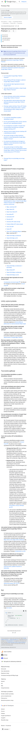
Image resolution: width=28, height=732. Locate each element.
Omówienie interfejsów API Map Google (9, 675)
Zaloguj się (23, 1)
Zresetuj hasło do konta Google (11, 282)
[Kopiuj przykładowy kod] (26, 611)
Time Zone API (10, 226)
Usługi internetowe (5, 687)
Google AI (3, 717)
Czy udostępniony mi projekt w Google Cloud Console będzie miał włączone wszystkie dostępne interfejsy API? (14, 127)
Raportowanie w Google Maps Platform (13, 337)
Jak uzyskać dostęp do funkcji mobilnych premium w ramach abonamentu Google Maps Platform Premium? (14, 137)
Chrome (3, 711)
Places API (9, 231)
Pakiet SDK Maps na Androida (14, 235)
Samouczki (3, 668)
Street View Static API (12, 212)
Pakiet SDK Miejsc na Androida (14, 272)
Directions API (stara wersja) (13, 221)
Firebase (3, 713)
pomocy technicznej (9, 204)
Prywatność (8, 725)
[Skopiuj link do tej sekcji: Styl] (4, 156)
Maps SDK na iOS (8, 539)
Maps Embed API (11, 270)
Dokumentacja (6, 23)
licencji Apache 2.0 (10, 640)
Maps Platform (15, 2)
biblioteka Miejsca (17, 231)
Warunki (3, 725)
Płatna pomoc (4, 698)
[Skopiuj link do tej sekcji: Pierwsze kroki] (9, 73)
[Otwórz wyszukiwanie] (19, 1)
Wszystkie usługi (4, 720)
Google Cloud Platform (6, 715)
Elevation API (10, 219)
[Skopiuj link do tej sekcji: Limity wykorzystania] (13, 93)
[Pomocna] (16, 26)
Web (2, 685)
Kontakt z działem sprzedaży (7, 693)
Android (2, 681)
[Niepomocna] (18, 26)
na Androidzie (18, 551)
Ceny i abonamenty (5, 671)
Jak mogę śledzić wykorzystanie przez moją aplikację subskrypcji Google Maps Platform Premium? (14, 102)
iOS (2, 683)
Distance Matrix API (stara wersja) (15, 224)
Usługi (10, 21)
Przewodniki (19, 23)
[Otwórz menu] (2, 1)
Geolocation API (10, 216)
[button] (14, 46)
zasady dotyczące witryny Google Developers (16, 642)
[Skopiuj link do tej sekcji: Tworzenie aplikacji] (12, 115)
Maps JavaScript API (12, 207)
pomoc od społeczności (6, 696)
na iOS (23, 551)
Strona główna (4, 21)
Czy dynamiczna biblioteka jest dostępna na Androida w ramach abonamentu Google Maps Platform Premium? (14, 143)
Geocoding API (10, 214)
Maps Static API (10, 209)
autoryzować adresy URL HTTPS (11, 583)
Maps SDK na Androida (18, 539)
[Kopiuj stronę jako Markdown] (13, 31)
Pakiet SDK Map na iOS (12, 238)
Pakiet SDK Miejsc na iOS (13, 274)
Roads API (9, 229)
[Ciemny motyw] (24, 611)
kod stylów (9, 608)
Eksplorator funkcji (5, 673)
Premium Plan (5, 6)
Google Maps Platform (17, 21)
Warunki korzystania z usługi (7, 700)
